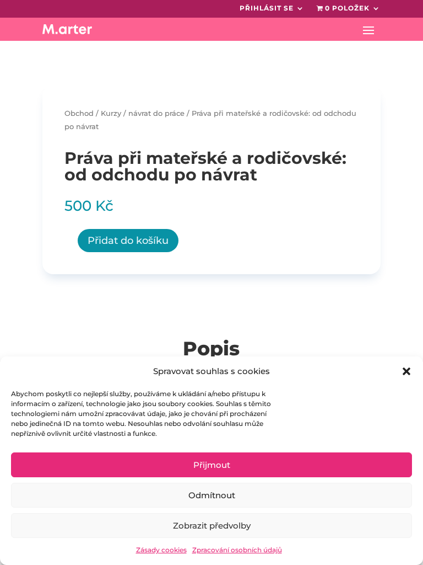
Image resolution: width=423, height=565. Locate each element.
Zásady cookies (161, 550)
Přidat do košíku (128, 240)
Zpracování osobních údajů (237, 550)
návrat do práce (156, 113)
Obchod (79, 113)
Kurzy (111, 113)
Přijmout (211, 465)
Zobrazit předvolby (212, 525)
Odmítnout (211, 495)
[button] (406, 371)
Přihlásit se (267, 8)
